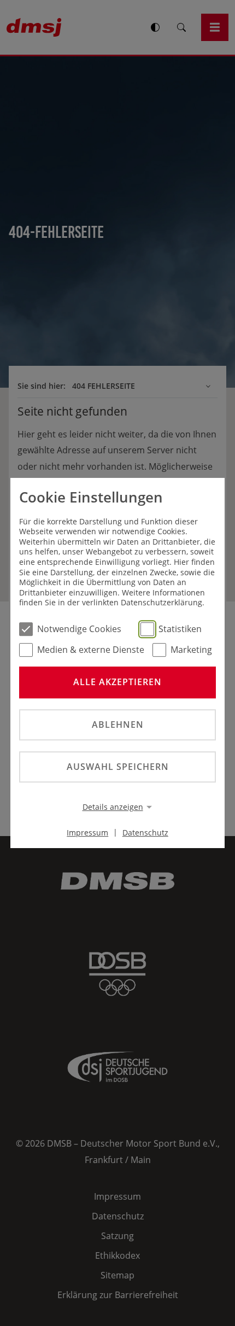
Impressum (87, 832)
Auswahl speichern (118, 767)
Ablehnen (118, 725)
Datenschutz (145, 832)
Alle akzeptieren (117, 682)
